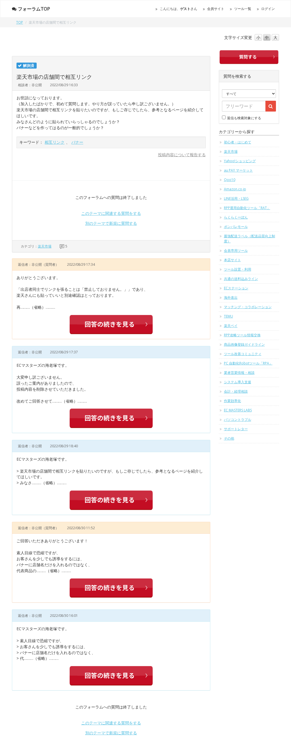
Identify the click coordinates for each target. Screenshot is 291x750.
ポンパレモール (236, 226)
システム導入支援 (237, 382)
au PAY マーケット (238, 170)
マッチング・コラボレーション (248, 306)
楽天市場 (44, 246)
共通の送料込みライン (241, 278)
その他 (229, 438)
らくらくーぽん (236, 217)
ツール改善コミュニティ (242, 353)
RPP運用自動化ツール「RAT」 (247, 207)
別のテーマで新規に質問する (111, 223)
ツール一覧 (242, 8)
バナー (77, 142)
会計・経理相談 (236, 391)
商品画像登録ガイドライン (244, 344)
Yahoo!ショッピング (240, 160)
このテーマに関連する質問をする (111, 213)
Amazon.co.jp (235, 189)
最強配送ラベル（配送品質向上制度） (249, 239)
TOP (19, 22)
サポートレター (236, 428)
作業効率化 (232, 400)
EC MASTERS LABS (238, 410)
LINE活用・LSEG (236, 198)
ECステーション (236, 288)
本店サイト (232, 259)
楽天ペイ (231, 325)
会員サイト (215, 8)
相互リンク (55, 142)
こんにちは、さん (178, 8)
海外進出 (231, 297)
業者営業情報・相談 (239, 372)
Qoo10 (229, 179)
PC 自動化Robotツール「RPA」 (248, 363)
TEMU (228, 316)
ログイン (268, 8)
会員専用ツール (236, 250)
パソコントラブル (237, 419)
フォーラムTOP (34, 9)
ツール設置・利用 (237, 269)
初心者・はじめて (237, 142)
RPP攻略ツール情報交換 (242, 335)
